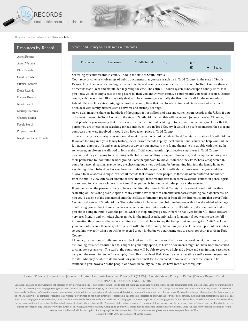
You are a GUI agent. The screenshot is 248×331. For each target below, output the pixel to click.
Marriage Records (27, 111)
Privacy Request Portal (209, 276)
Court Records (25, 77)
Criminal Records (27, 84)
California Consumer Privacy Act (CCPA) (119, 276)
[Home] (124, 16)
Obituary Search (26, 117)
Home (18, 37)
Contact (72, 276)
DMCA (186, 276)
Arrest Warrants (26, 63)
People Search (25, 124)
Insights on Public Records (32, 138)
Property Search (26, 131)
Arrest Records (26, 56)
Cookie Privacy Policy (163, 276)
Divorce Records (27, 97)
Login (85, 276)
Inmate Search (25, 104)
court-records (33, 37)
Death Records (25, 90)
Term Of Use (56, 276)
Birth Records (25, 70)
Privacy (40, 276)
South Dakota (52, 37)
